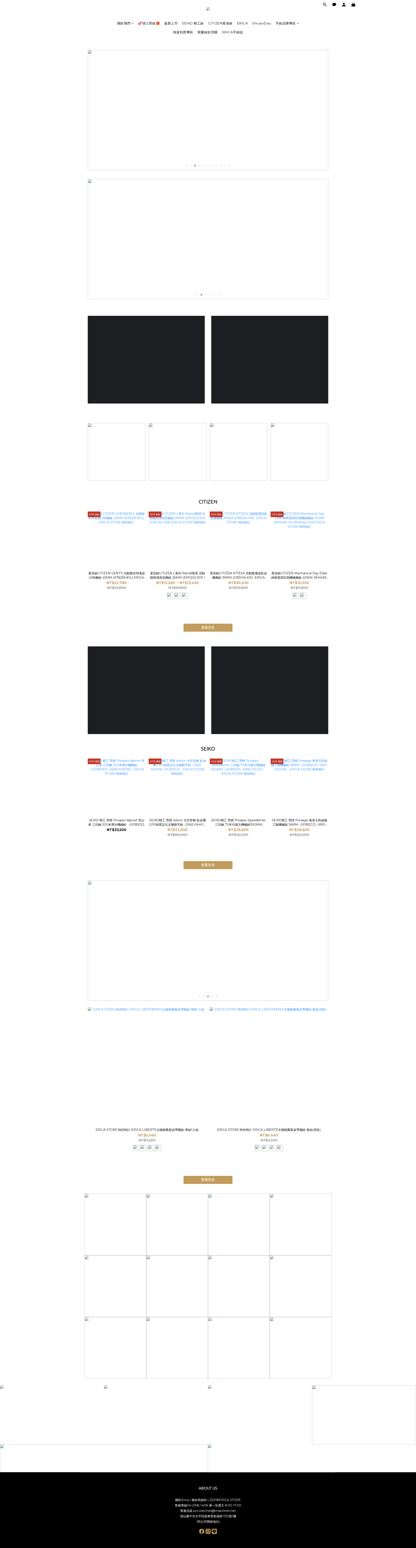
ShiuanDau (261, 23)
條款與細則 (199, 1500)
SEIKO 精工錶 (193, 23)
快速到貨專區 (183, 32)
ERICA (242, 23)
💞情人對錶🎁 (149, 23)
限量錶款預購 (208, 32)
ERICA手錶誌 (232, 32)
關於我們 (124, 23)
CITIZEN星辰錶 (220, 23)
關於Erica (182, 1500)
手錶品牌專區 (286, 23)
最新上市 (171, 23)
